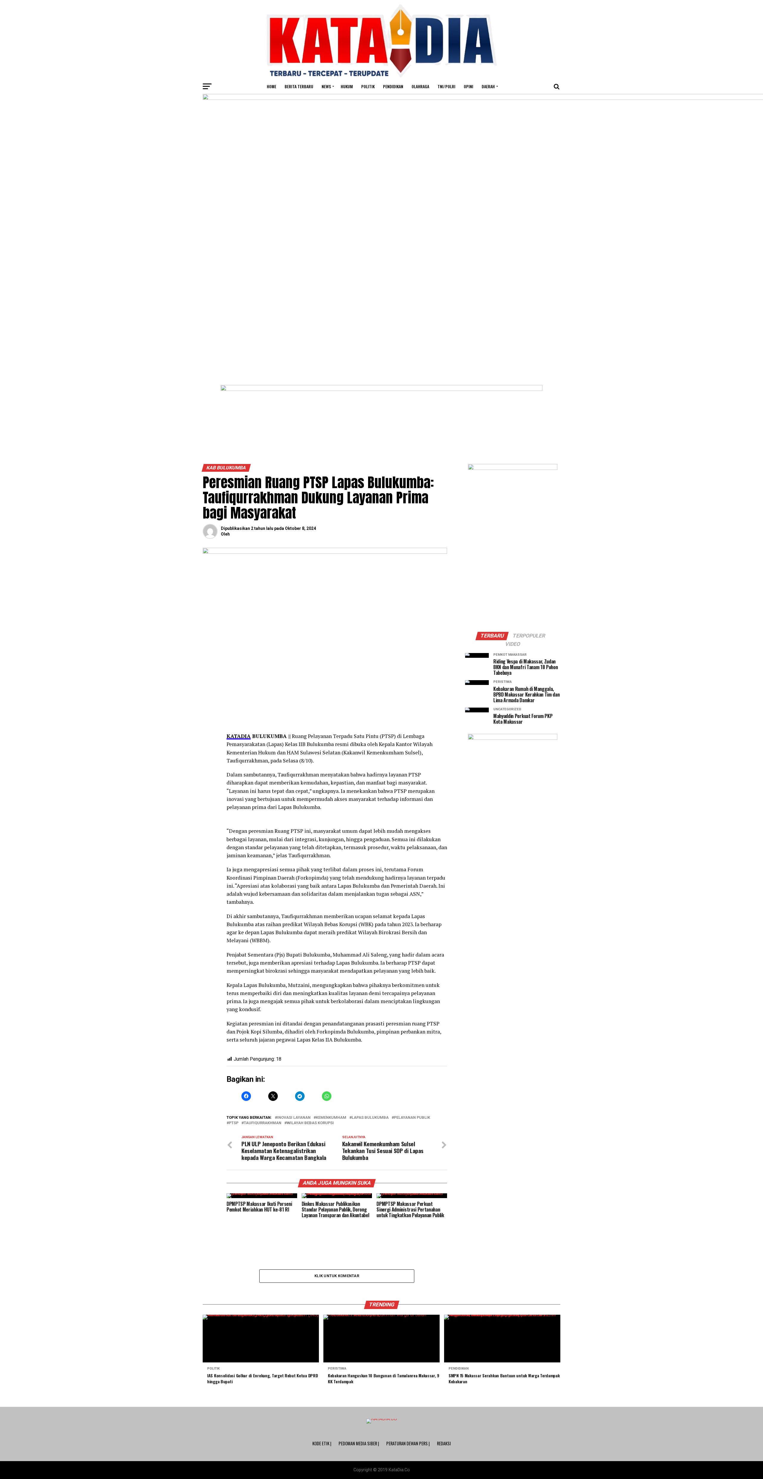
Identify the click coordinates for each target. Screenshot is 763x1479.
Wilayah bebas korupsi (310, 1123)
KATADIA (239, 736)
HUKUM (347, 86)
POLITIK (368, 86)
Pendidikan (393, 86)
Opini (468, 86)
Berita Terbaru (299, 86)
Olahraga (420, 86)
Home (271, 86)
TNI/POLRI (446, 86)
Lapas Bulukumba (370, 1118)
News (326, 86)
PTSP (233, 1123)
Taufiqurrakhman (262, 1123)
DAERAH (488, 86)
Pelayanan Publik (412, 1118)
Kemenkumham (331, 1118)
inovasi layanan (294, 1118)
